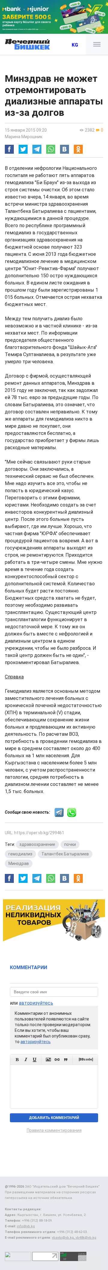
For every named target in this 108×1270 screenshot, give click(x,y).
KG (75, 45)
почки (70, 844)
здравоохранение (37, 844)
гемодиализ (20, 854)
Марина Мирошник (23, 136)
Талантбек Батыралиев (65, 854)
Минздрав (18, 863)
